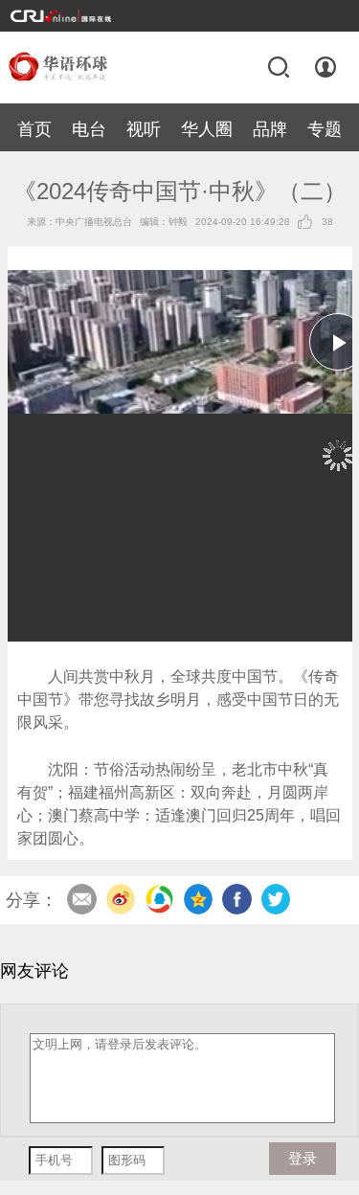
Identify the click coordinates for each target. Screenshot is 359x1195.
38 (327, 221)
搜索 (279, 67)
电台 (89, 129)
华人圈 (207, 129)
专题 (324, 129)
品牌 (270, 129)
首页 (34, 129)
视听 (143, 129)
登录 (326, 67)
